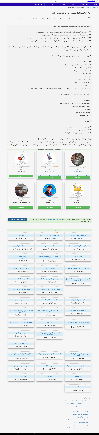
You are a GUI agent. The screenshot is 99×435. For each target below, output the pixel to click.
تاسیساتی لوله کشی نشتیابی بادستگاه (21, 289)
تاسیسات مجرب (78, 387)
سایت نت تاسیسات (59, 434)
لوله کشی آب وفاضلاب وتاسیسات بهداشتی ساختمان (78, 323)
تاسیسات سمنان (49, 246)
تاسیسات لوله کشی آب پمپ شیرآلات (49, 279)
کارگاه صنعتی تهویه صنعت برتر (78, 235)
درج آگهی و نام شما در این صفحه (55, 219)
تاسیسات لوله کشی (21, 333)
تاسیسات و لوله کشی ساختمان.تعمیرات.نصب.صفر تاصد (21, 257)
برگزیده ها (55, 1)
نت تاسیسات (95, 7)
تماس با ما (48, 1)
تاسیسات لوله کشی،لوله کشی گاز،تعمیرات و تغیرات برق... (21, 311)
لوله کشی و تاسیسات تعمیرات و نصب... (49, 289)
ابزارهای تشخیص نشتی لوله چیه (81, 422)
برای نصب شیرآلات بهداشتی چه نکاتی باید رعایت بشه (76, 401)
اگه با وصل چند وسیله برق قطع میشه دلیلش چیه (77, 403)
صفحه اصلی (82, 1)
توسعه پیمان (49, 376)
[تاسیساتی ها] (86, 175)
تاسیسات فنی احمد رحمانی (21, 366)
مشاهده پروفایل (78, 177)
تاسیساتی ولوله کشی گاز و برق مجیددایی (77, 268)
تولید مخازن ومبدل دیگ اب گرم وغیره (49, 235)
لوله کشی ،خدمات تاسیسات (21, 279)
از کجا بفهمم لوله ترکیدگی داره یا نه (80, 425)
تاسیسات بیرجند (49, 322)
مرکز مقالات (89, 7)
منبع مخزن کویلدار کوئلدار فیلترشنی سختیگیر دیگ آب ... (49, 257)
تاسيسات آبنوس (77, 256)
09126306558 (49, 172)
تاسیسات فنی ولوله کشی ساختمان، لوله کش (21, 322)
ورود (77, 1)
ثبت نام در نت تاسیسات (69, 1)
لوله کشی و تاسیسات (49, 268)
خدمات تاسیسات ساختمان (84, 5)
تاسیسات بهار (77, 376)
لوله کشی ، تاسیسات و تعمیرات (21, 268)
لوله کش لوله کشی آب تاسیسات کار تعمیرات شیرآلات (21, 355)
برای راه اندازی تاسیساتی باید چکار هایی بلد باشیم (77, 428)
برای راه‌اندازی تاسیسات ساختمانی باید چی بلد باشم (76, 420)
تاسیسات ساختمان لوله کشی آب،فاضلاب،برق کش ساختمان (78, 279)
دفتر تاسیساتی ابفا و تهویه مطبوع (77, 246)
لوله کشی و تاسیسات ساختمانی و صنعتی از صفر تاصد (49, 311)
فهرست (60, 1)
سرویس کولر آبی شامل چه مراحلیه (80, 414)
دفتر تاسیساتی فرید (21, 376)
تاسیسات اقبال (49, 366)
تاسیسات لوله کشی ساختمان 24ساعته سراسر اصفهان (77, 355)
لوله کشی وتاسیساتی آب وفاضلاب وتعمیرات (77, 366)
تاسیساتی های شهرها (36, 5)
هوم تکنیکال (21, 235)
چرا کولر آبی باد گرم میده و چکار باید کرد (79, 412)
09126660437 (78, 172)
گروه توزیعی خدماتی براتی (78, 300)
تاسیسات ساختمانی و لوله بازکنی (77, 310)
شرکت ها (96, 5)
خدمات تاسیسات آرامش (21, 300)
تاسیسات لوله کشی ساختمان (49, 300)
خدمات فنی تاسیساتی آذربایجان (21, 246)
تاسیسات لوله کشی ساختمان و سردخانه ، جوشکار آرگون (49, 333)
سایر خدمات (52, 5)
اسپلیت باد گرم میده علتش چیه (81, 409)
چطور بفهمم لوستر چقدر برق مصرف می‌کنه (79, 406)
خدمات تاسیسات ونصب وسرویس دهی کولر (49, 354)
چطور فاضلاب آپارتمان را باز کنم (81, 417)
